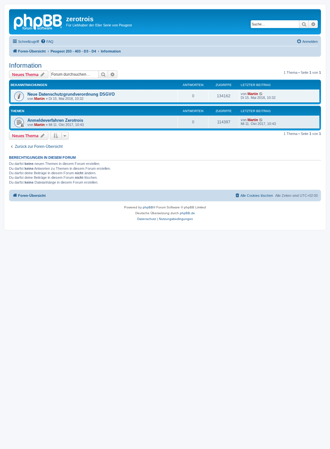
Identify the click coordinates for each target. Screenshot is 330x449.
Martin (39, 98)
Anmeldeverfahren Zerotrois (55, 120)
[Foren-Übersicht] (38, 21)
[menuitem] (47, 41)
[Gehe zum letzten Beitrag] (261, 94)
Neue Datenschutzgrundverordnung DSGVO (71, 94)
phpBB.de (187, 213)
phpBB (148, 207)
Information (25, 65)
